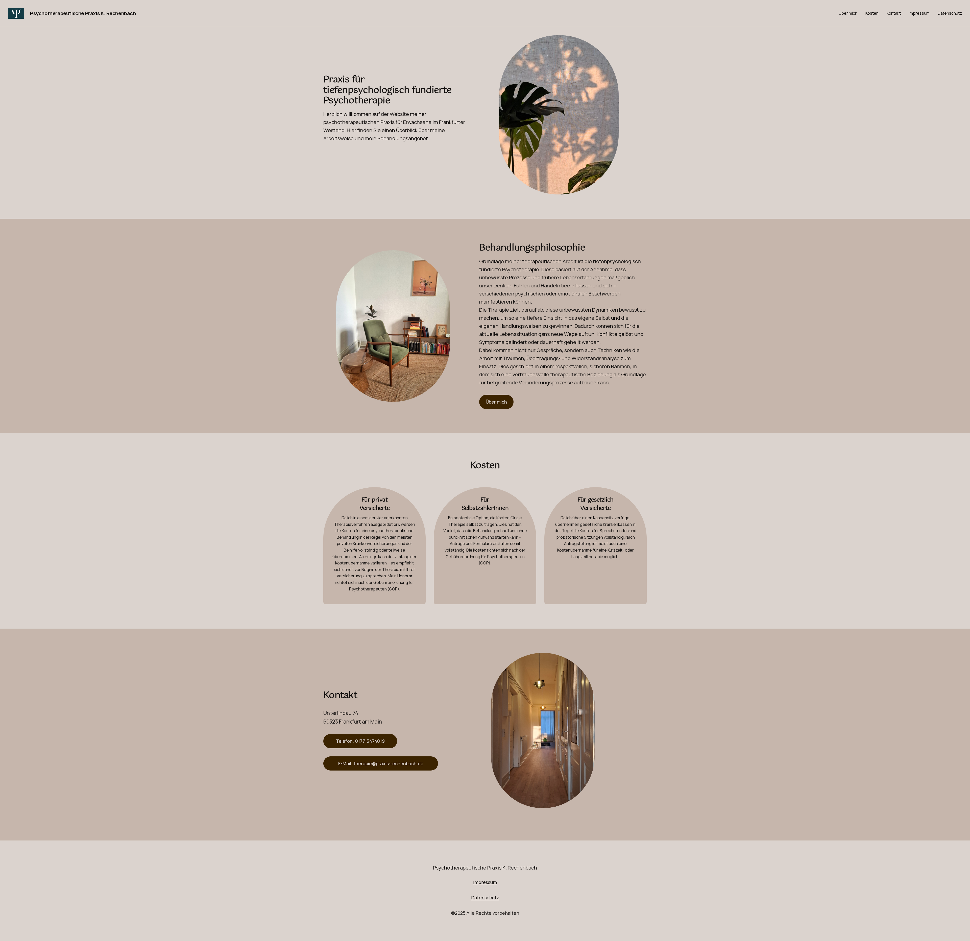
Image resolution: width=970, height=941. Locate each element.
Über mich (496, 402)
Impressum (485, 882)
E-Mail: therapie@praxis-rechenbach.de (380, 763)
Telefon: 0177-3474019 (360, 741)
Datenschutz (485, 898)
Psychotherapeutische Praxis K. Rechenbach (83, 13)
